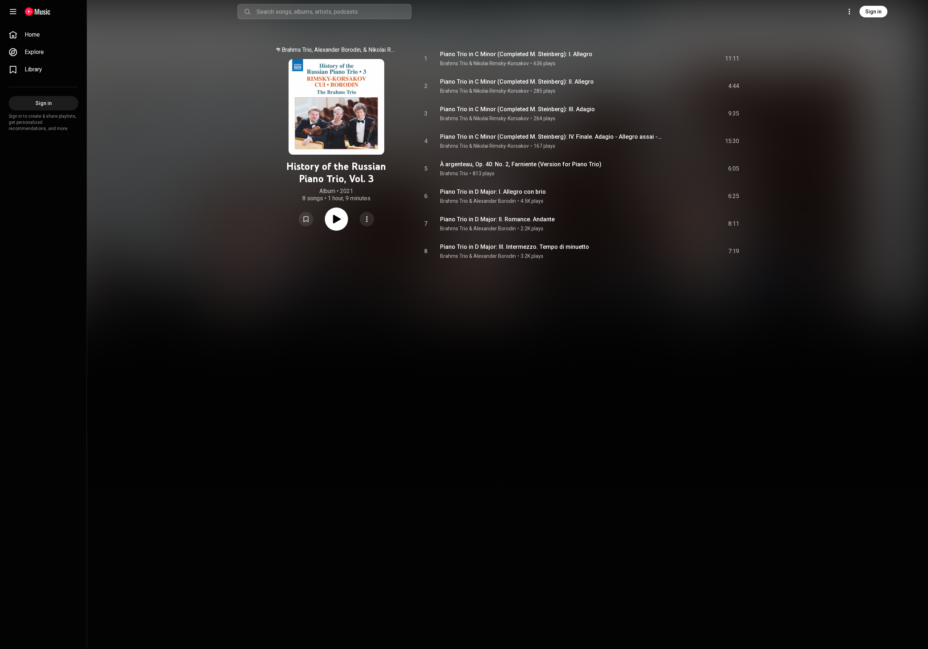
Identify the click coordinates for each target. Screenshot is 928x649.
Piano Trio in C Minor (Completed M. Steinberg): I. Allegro (516, 54)
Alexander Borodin (494, 201)
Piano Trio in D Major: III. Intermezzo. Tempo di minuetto (514, 246)
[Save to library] (306, 219)
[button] (306, 219)
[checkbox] (734, 58)
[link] (43, 34)
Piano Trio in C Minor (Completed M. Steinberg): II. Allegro (517, 81)
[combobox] (334, 11)
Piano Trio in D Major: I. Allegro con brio (493, 191)
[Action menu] (367, 219)
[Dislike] (690, 58)
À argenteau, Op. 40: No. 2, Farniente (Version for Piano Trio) (520, 164)
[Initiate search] (247, 11)
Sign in (873, 11)
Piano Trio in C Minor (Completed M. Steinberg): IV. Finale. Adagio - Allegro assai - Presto (551, 136)
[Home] (37, 11)
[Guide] (13, 11)
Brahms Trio (454, 173)
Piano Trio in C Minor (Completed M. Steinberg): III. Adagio (517, 109)
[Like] (675, 58)
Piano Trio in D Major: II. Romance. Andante (497, 219)
